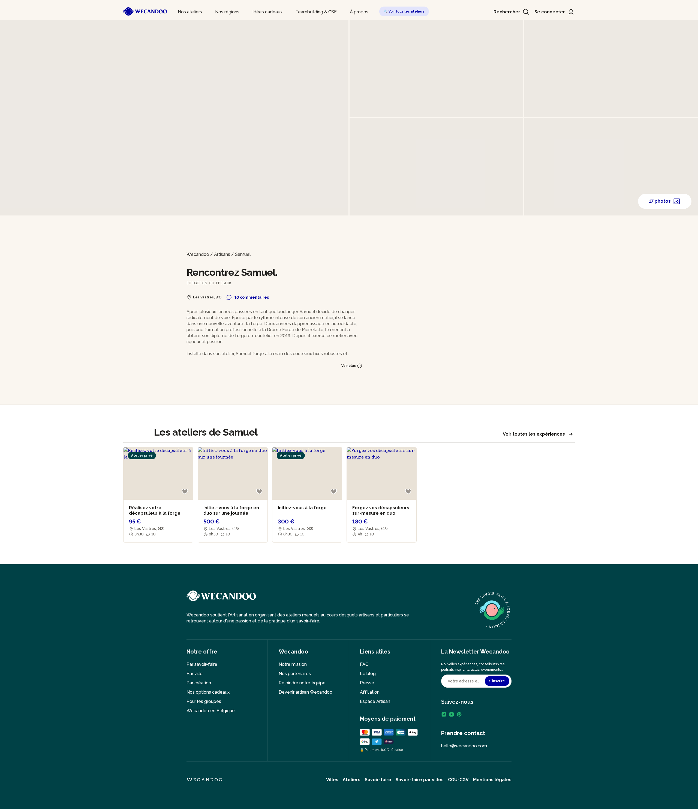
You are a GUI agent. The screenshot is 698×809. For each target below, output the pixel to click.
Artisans (222, 254)
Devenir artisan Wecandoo (305, 692)
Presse (367, 682)
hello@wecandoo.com (464, 745)
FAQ (364, 664)
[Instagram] (451, 714)
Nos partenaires (295, 673)
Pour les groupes (203, 701)
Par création (198, 682)
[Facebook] (444, 714)
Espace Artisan (375, 701)
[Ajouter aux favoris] (185, 491)
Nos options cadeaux (208, 692)
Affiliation (370, 692)
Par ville (194, 673)
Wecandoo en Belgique (210, 710)
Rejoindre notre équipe (302, 682)
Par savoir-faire (201, 664)
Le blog (368, 673)
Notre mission (293, 664)
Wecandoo (197, 254)
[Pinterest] (459, 714)
